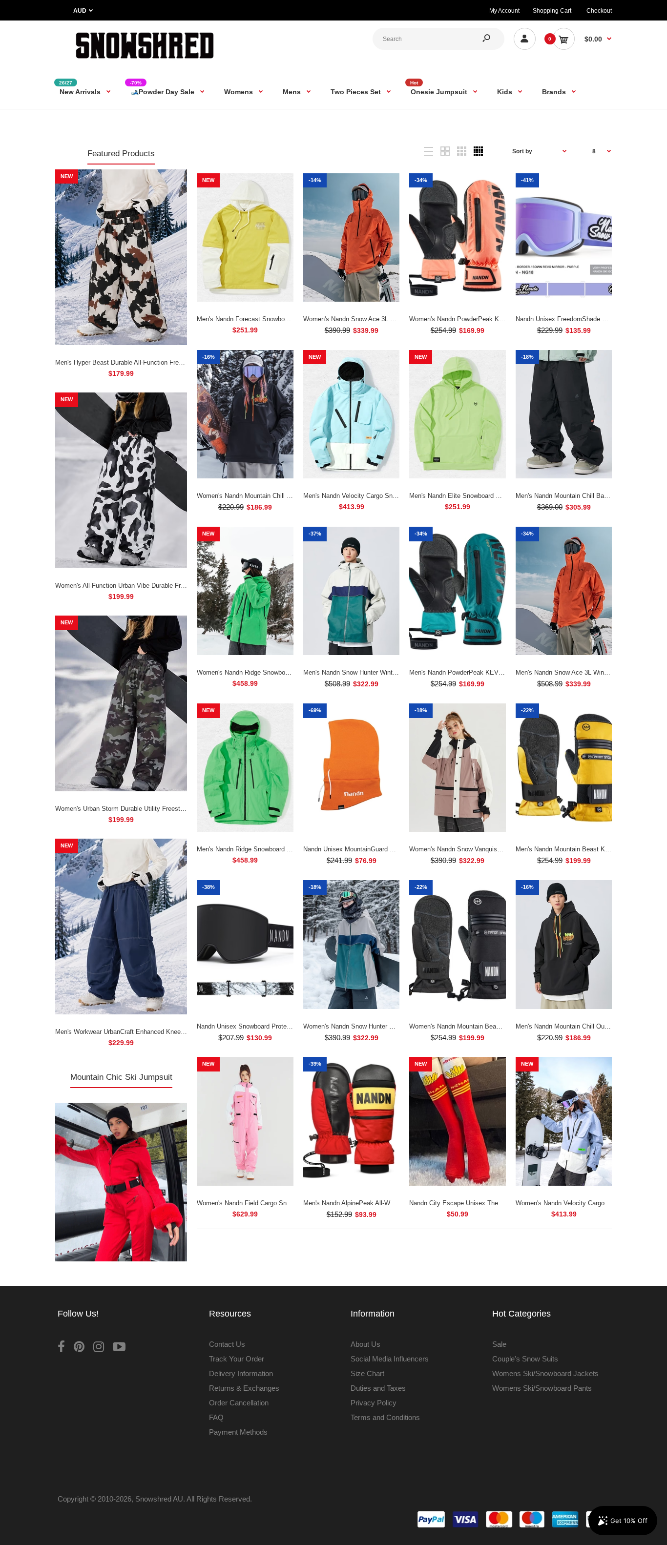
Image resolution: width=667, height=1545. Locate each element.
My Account (504, 10)
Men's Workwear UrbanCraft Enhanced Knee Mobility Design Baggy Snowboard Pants (176, 1031)
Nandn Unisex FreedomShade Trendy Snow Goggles (590, 319)
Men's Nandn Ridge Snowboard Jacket (251, 849)
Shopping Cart (552, 10)
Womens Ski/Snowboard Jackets (545, 1373)
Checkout (599, 10)
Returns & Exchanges (244, 1388)
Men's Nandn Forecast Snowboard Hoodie (256, 319)
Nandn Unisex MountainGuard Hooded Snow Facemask (381, 849)
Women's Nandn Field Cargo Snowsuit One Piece (266, 1203)
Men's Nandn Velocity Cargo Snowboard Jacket (370, 495)
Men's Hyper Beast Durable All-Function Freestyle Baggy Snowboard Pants (161, 362)
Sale (499, 1344)
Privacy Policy (373, 1403)
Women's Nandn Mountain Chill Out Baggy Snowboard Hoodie (284, 495)
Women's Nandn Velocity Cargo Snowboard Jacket (587, 1203)
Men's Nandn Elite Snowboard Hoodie (462, 495)
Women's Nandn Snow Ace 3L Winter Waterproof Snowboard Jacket (399, 319)
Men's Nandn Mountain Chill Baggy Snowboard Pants (591, 495)
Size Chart (367, 1373)
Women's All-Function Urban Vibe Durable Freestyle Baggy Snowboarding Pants (168, 585)
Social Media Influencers (390, 1359)
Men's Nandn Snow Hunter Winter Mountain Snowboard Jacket (391, 672)
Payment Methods (238, 1432)
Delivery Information (241, 1373)
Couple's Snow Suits (525, 1359)
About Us (365, 1344)
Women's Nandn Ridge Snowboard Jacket (256, 672)
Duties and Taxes (378, 1388)
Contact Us (227, 1344)
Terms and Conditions (385, 1417)
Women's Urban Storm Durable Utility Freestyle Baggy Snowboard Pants (157, 808)
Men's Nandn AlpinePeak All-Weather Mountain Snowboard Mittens (397, 1203)
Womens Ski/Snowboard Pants (542, 1388)
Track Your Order (236, 1359)
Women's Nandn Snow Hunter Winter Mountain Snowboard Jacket (396, 1026)
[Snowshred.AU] (144, 60)
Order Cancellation (239, 1403)
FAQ (216, 1417)
